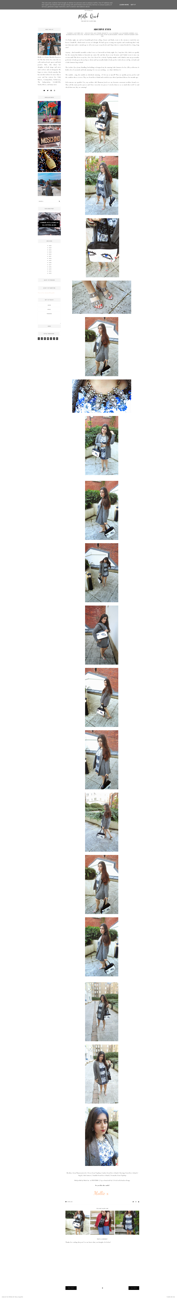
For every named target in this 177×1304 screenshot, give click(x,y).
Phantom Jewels (89, 34)
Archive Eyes (89, 33)
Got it (133, 5)
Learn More (124, 5)
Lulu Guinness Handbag (126, 33)
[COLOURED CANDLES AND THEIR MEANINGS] (49, 123)
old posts (134, 1288)
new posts (71, 1288)
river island (99, 34)
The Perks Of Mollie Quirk (14, 1297)
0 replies (70, 1201)
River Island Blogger (110, 34)
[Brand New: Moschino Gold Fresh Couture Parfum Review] (49, 171)
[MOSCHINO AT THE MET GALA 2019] (49, 147)
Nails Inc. (80, 34)
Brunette (105, 33)
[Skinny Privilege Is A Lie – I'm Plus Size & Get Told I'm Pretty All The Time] (49, 195)
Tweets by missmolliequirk (46, 293)
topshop (120, 34)
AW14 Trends (97, 33)
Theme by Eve (171, 1297)
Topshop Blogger (129, 34)
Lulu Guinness (113, 33)
